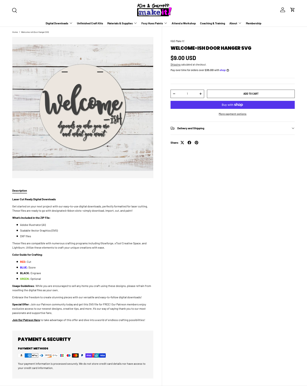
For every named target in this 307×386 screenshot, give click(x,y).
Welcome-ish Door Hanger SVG (35, 32)
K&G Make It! (177, 41)
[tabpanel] (82, 259)
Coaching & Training (212, 23)
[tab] (19, 190)
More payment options (232, 113)
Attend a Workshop (184, 23)
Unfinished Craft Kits (90, 23)
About (233, 23)
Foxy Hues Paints (152, 23)
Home (15, 32)
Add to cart (250, 93)
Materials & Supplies (120, 23)
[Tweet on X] (182, 142)
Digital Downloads (57, 23)
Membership (253, 23)
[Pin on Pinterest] (196, 142)
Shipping (176, 64)
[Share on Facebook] (189, 142)
